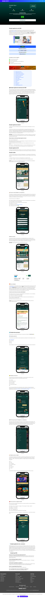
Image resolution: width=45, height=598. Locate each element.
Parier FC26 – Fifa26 (18, 576)
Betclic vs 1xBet (17, 577)
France (31, 582)
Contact (22, 586)
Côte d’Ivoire (32, 575)
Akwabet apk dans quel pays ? (20, 77)
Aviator (30, 388)
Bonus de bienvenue (18, 76)
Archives (34, 586)
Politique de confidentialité (24, 596)
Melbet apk (2, 577)
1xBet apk (1, 575)
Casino (16, 81)
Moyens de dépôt (18, 579)
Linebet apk (2, 578)
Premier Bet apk (2, 576)
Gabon (31, 577)
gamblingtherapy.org (36, 590)
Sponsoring (17, 586)
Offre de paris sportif (18, 79)
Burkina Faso (32, 578)
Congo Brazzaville (33, 576)
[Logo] (22, 588)
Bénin (31, 579)
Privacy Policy (26, 586)
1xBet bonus (2, 579)
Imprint (31, 586)
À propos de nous (11, 586)
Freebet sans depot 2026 (19, 578)
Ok (18, 596)
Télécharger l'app (22, 20)
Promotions (17, 80)
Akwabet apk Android (18, 71)
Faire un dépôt (18, 78)
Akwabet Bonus (22, 277)
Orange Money (12, 339)
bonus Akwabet (12, 286)
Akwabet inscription (19, 204)
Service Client (17, 82)
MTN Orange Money (18, 582)
